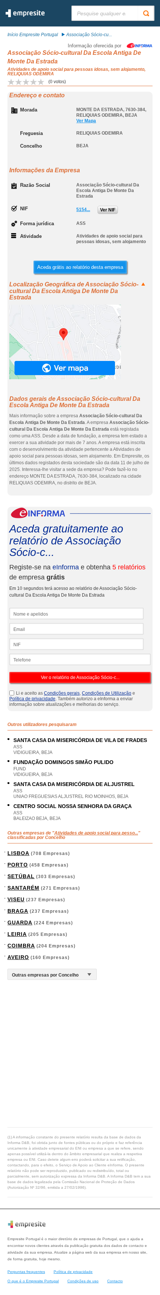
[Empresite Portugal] (25, 15)
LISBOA (18, 853)
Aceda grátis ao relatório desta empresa (80, 267)
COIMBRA (21, 946)
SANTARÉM (23, 888)
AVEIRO (18, 957)
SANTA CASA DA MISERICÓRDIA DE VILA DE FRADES (80, 740)
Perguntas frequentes (26, 1272)
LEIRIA (17, 934)
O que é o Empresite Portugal (33, 1281)
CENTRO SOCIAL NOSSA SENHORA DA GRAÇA (72, 806)
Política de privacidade (32, 698)
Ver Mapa (86, 120)
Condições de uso (83, 1281)
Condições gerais (62, 693)
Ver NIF (107, 210)
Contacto (115, 1281)
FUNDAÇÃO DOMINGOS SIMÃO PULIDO (63, 762)
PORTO (17, 865)
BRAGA (17, 911)
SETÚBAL (21, 876)
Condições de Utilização (106, 693)
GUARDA (19, 922)
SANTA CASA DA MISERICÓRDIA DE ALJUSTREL (74, 784)
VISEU (16, 899)
